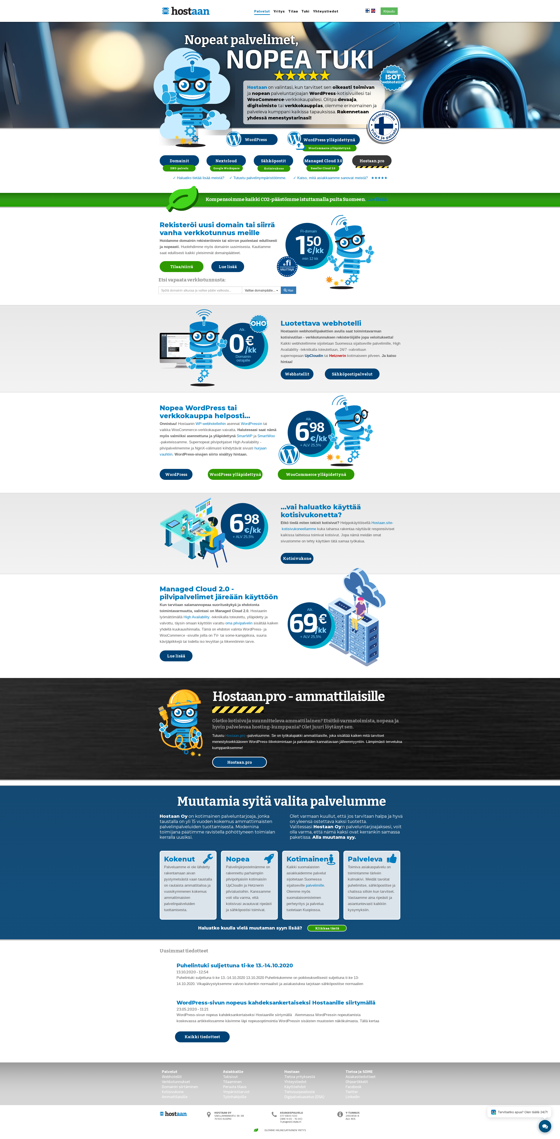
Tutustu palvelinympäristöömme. (259, 178)
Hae (290, 290)
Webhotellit (172, 1076)
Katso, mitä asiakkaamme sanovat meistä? (332, 178)
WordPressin (251, 424)
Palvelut (262, 11)
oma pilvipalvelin (238, 623)
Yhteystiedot (325, 11)
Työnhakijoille (234, 1096)
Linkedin (353, 1096)
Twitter (352, 1091)
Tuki (305, 11)
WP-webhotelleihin (211, 424)
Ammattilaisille (174, 1096)
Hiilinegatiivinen (286, 1130)
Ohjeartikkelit (357, 1081)
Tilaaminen (232, 1081)
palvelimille (315, 885)
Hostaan (257, 87)
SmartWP (244, 436)
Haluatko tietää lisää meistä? (200, 178)
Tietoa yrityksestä (299, 1076)
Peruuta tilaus (235, 1086)
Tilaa (293, 11)
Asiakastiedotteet (361, 1076)
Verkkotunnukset (176, 1081)
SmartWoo (266, 436)
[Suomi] (367, 10)
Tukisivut (230, 1076)
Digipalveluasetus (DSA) (304, 1096)
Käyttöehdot (295, 1086)
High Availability (197, 617)
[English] (373, 10)
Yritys (279, 11)
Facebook (353, 1086)
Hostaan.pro (235, 736)
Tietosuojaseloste (299, 1091)
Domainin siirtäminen (180, 1086)
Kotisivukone (173, 1091)
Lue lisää (376, 199)
